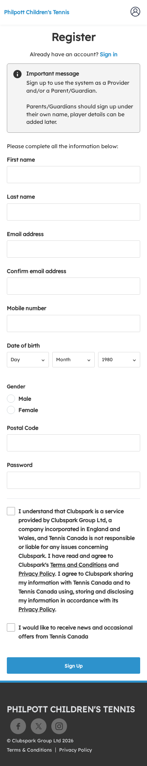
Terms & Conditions (29, 750)
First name (21, 159)
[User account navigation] (135, 11)
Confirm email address (36, 271)
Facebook (18, 726)
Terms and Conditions (78, 564)
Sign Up (74, 666)
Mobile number (26, 308)
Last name (21, 196)
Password (19, 464)
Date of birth (23, 345)
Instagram (59, 726)
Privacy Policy (36, 573)
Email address (25, 234)
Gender (16, 386)
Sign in (109, 54)
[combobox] (28, 359)
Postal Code (22, 427)
